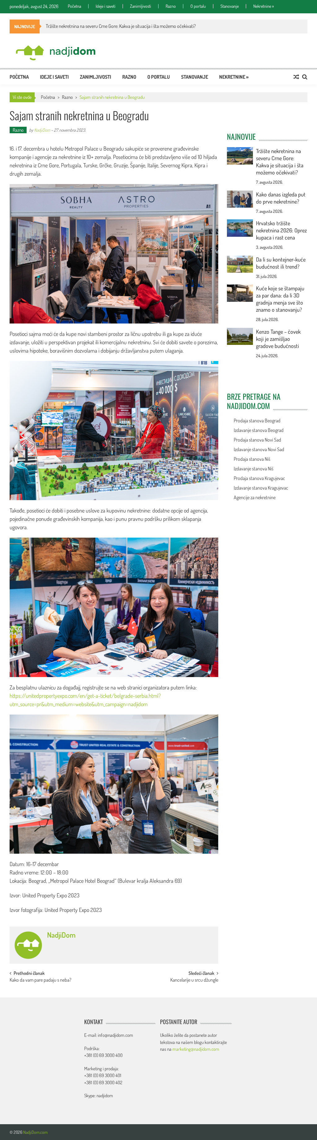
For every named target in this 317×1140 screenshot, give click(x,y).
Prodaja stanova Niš (252, 459)
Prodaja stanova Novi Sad (257, 440)
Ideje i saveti (105, 6)
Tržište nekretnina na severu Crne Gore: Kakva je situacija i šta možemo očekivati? (279, 161)
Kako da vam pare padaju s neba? (40, 980)
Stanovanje (229, 6)
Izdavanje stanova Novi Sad (259, 449)
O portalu (198, 6)
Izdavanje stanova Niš (253, 468)
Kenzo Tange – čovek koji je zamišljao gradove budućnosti (278, 338)
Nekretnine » (263, 6)
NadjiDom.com (35, 1132)
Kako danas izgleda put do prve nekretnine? (281, 198)
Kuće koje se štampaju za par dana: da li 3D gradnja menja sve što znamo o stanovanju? (280, 299)
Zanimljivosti (140, 6)
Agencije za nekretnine (255, 497)
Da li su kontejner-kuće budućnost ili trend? (281, 263)
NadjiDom (42, 130)
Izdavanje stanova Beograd (259, 430)
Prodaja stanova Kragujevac (259, 478)
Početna (74, 6)
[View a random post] (296, 76)
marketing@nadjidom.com (195, 1049)
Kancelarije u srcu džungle (194, 980)
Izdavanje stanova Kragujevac (261, 488)
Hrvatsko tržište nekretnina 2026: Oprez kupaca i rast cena (281, 230)
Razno (171, 6)
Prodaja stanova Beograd (257, 420)
